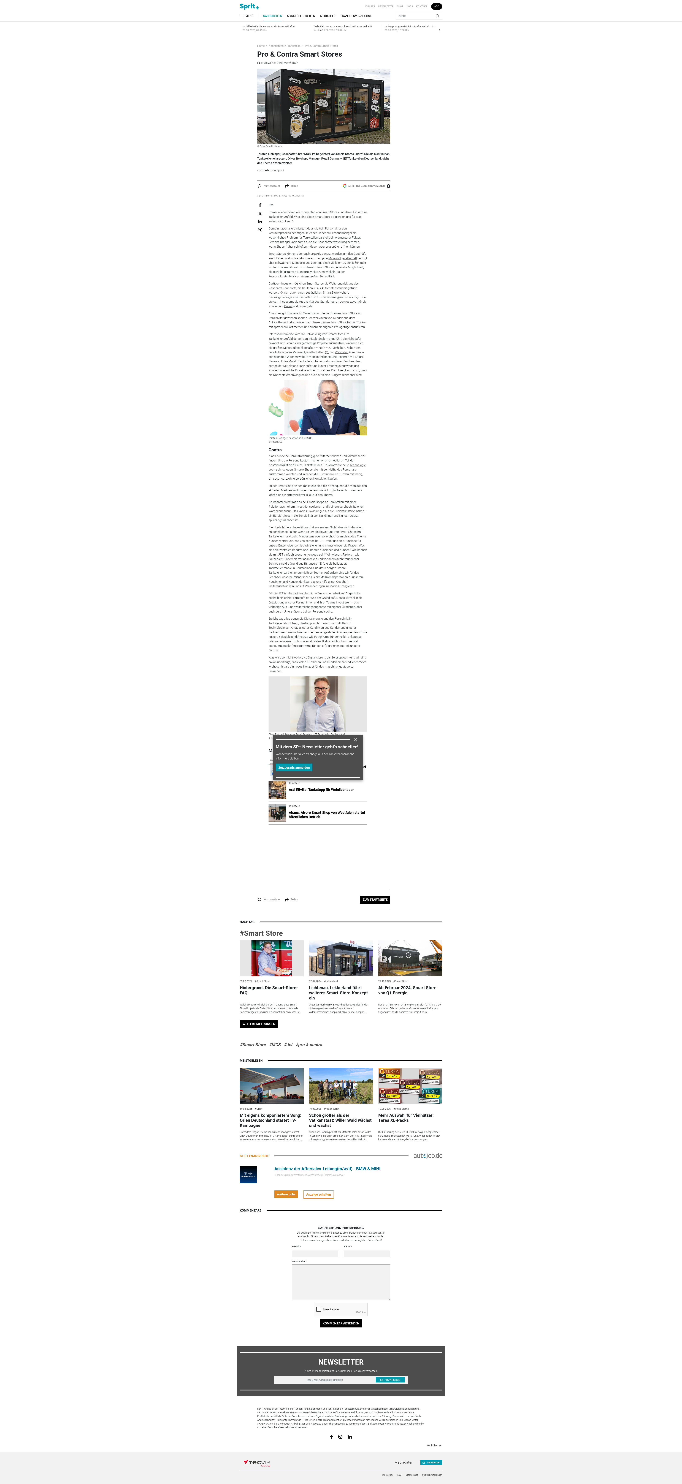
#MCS (275, 1044)
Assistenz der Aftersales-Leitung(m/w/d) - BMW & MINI (327, 1168)
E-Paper (370, 6)
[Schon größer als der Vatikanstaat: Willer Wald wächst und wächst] (341, 1086)
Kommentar (298, 1261)
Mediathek (327, 16)
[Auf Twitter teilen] (260, 213)
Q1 (327, 352)
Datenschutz (412, 1475)
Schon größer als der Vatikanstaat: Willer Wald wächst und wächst (340, 1120)
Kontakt (421, 6)
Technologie (358, 465)
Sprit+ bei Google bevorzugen (366, 185)
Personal (331, 228)
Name (347, 1246)
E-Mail (295, 1246)
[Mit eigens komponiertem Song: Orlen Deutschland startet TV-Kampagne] (272, 1086)
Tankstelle (294, 46)
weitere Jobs (286, 1194)
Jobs (410, 6)
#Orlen (258, 1108)
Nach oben (432, 1445)
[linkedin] (350, 1436)
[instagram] (340, 1436)
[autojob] (428, 1155)
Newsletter (386, 6)
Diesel (288, 306)
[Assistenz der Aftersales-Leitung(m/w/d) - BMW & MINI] (248, 1174)
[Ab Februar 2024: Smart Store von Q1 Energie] (410, 958)
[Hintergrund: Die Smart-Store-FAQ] (272, 958)
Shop (400, 6)
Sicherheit (290, 559)
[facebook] (331, 1436)
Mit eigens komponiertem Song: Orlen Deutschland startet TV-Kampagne (270, 1120)
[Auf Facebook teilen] (260, 205)
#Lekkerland (331, 981)
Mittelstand (290, 366)
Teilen (294, 185)
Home (261, 46)
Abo (436, 6)
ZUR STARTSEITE (375, 899)
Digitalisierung (313, 618)
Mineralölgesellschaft (342, 258)
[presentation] (439, 30)
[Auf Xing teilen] (260, 229)
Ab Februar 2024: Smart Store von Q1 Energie (407, 990)
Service (273, 563)
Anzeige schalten (318, 1194)
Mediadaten (403, 1462)
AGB (399, 1475)
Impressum (387, 1475)
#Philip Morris (401, 1108)
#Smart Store (261, 933)
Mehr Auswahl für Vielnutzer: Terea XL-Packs (406, 1118)
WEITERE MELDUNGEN (259, 1024)
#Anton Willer (331, 1108)
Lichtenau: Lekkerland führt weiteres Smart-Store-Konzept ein (338, 993)
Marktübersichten (301, 16)
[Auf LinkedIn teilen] (260, 221)
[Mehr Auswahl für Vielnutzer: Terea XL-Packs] (410, 1086)
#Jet (288, 1044)
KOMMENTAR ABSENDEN (341, 1323)
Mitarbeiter (354, 456)
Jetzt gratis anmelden (294, 767)
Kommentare (272, 185)
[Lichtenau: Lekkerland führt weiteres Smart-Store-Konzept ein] (341, 958)
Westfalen (341, 352)
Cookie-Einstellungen (432, 1475)
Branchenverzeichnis (356, 16)
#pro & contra (309, 1044)
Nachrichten (272, 16)
